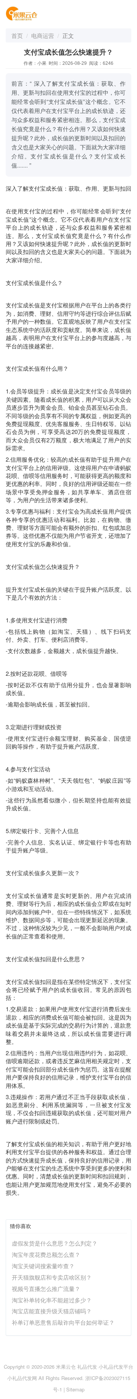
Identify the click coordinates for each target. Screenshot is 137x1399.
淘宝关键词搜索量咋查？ (43, 1266)
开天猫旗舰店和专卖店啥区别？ (52, 1277)
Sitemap (75, 1389)
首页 (17, 35)
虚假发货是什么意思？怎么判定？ (54, 1243)
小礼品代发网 (22, 1378)
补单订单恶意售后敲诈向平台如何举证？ (63, 1322)
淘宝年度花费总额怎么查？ (46, 1254)
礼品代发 (87, 1366)
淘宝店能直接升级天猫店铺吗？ (52, 1311)
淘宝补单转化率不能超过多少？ (52, 1300)
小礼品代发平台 (116, 1366)
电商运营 (42, 35)
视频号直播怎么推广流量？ (46, 1288)
